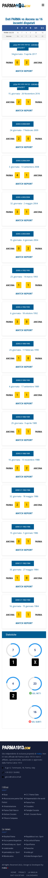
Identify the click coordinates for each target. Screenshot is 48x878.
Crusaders (30, 806)
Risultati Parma (9, 836)
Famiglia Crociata (32, 810)
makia (39, 753)
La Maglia (32, 872)
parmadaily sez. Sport (11, 852)
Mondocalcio (8, 856)
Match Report (24, 70)
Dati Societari (17, 875)
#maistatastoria (9, 806)
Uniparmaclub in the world (35, 798)
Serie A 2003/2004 (23, 197)
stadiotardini (8, 848)
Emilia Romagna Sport (34, 856)
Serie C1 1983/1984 (22, 563)
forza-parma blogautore (12, 840)
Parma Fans (30, 802)
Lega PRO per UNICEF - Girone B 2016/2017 (26, 46)
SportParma (30, 844)
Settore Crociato (9, 814)
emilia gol (29, 852)
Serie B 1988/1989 (23, 417)
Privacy (22, 872)
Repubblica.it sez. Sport (34, 836)
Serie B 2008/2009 (23, 124)
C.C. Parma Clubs (32, 794)
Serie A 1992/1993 (23, 270)
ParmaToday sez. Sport (12, 844)
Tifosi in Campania (10, 818)
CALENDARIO (32, 875)
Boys (5, 794)
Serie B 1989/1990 (23, 344)
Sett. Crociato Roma (33, 814)
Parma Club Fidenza (10, 810)
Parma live (30, 848)
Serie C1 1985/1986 (22, 490)
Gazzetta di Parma (33, 840)
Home (13, 872)
